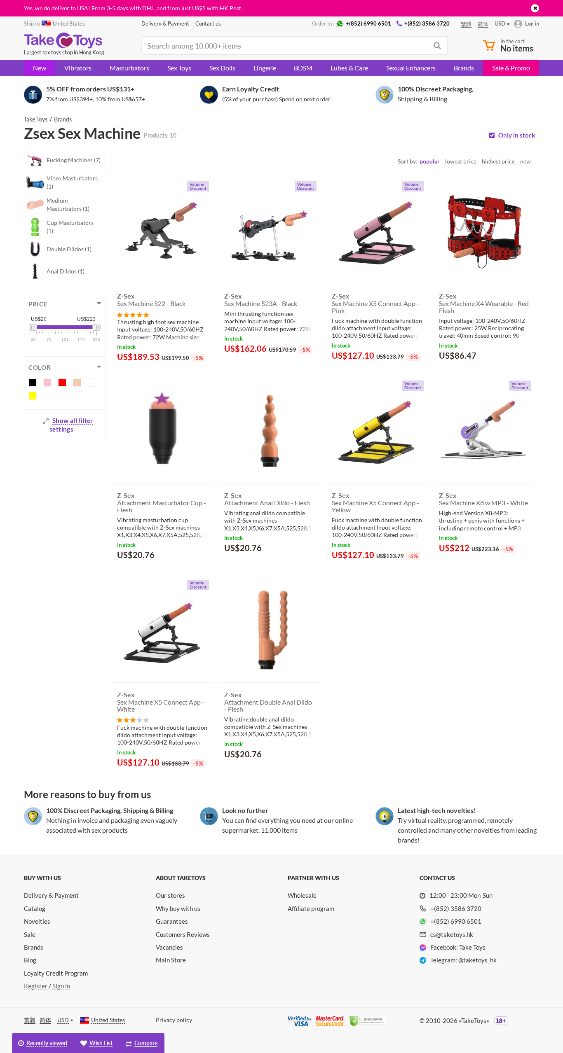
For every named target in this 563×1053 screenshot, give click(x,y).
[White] (92, 382)
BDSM (303, 68)
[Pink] (47, 382)
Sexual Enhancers (411, 68)
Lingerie (264, 68)
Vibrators (77, 68)
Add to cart (248, 369)
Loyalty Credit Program (56, 973)
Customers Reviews (183, 934)
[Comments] (133, 314)
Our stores (170, 895)
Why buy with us (178, 908)
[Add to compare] (311, 370)
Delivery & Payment (51, 895)
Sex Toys (179, 68)
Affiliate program (311, 908)
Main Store (171, 960)
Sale (29, 934)
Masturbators (129, 68)
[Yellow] (32, 395)
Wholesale (302, 895)
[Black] (32, 382)
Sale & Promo (511, 68)
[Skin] (77, 382)
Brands (464, 68)
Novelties (37, 921)
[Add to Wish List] (299, 370)
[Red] (62, 382)
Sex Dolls (222, 68)
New (39, 68)
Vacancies (169, 947)
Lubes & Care (349, 68)
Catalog (34, 908)
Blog (30, 960)
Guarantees (172, 921)
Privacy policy (174, 1019)
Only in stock (516, 135)
